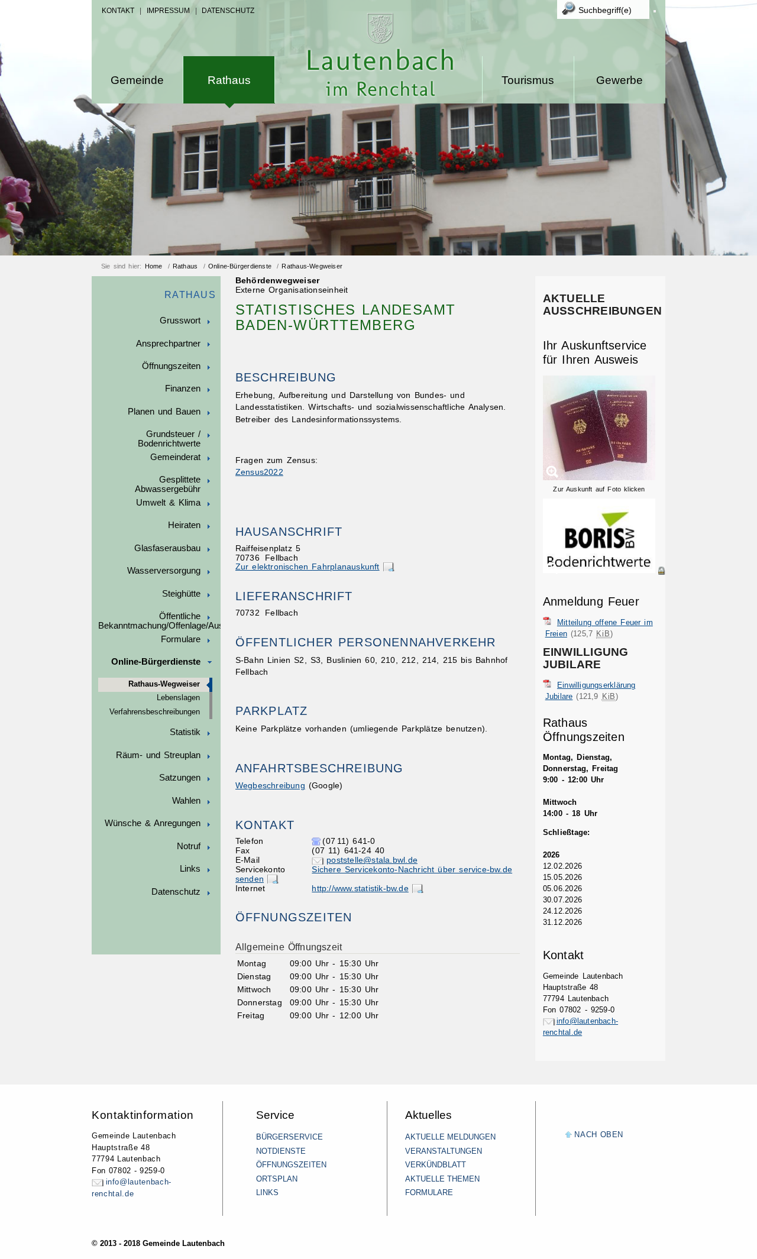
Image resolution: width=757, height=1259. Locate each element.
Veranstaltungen (443, 1151)
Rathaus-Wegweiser (312, 266)
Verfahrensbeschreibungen (154, 712)
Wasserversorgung (163, 570)
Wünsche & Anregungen (152, 823)
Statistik (185, 732)
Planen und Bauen (164, 411)
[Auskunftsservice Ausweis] (599, 478)
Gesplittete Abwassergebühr (167, 484)
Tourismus (528, 80)
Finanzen (182, 388)
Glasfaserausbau (167, 548)
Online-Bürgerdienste (239, 266)
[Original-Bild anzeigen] (604, 583)
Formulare (180, 639)
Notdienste (281, 1151)
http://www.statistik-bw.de (360, 888)
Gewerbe (619, 80)
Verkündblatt (435, 1164)
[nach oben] (568, 1135)
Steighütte (181, 593)
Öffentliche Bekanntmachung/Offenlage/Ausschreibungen (159, 620)
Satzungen (179, 777)
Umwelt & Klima (168, 502)
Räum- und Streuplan (158, 755)
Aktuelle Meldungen (450, 1136)
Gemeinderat (175, 457)
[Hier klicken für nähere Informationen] (604, 571)
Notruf (188, 846)
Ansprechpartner (168, 343)
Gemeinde (137, 80)
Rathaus (229, 80)
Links (190, 868)
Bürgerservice (289, 1136)
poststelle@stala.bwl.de (372, 860)
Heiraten (184, 525)
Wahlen (186, 800)
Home (154, 266)
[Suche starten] (655, 11)
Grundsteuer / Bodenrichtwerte (169, 438)
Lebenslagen (178, 698)
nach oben (598, 1134)
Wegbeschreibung (270, 785)
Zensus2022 (259, 472)
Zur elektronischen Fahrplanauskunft (307, 566)
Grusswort (180, 320)
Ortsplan (276, 1178)
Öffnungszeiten (171, 366)
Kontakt (118, 10)
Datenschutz (228, 10)
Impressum (168, 10)
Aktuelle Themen (442, 1178)
